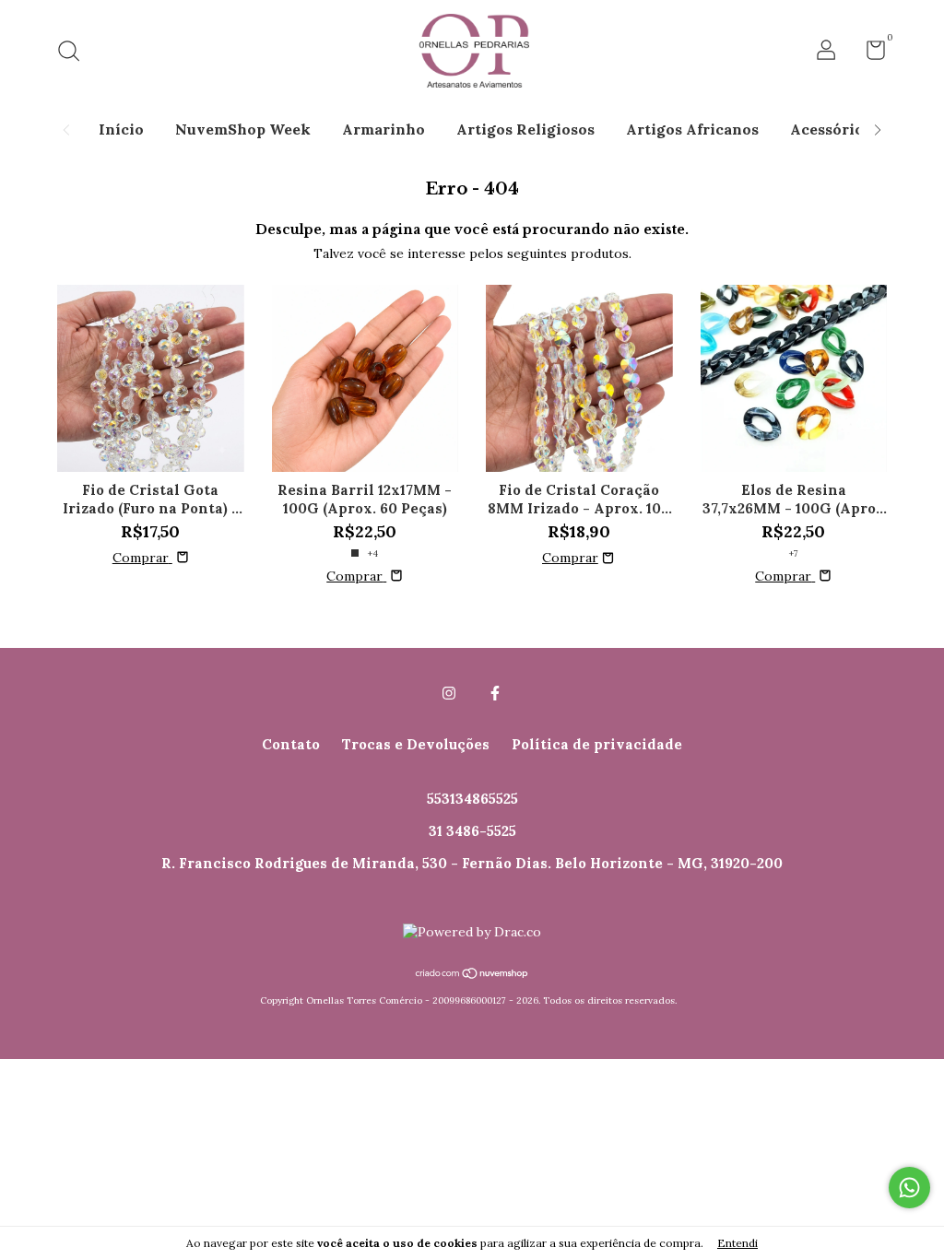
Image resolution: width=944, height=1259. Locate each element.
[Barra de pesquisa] (75, 53)
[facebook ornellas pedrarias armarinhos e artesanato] (495, 693)
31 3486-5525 (472, 831)
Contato (291, 744)
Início (121, 129)
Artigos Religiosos (525, 129)
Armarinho (383, 129)
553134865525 (472, 798)
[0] (869, 54)
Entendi (737, 1243)
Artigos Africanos (692, 129)
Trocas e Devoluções (416, 744)
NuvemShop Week (243, 129)
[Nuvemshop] (472, 975)
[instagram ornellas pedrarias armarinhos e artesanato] (449, 693)
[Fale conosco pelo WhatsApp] (909, 1187)
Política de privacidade (597, 744)
